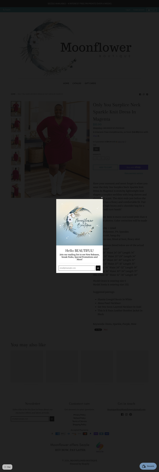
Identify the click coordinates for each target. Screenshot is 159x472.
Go (98, 268)
